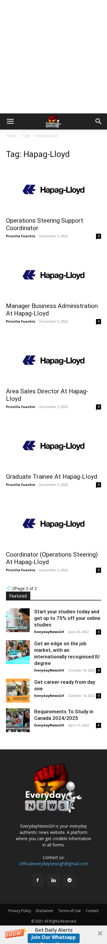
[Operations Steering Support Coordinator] (53, 189)
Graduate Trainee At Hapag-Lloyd (51, 476)
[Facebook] (37, 880)
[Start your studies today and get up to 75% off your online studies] (18, 620)
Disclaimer (45, 910)
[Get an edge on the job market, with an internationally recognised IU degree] (18, 652)
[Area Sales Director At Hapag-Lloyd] (53, 360)
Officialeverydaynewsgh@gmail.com (53, 863)
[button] (53, 934)
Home (11, 135)
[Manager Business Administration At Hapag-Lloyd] (53, 274)
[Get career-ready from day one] (18, 691)
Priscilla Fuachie (20, 236)
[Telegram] (69, 880)
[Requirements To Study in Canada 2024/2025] (18, 720)
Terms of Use (69, 910)
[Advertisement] (53, 56)
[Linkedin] (53, 880)
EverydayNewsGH (49, 631)
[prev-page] (8, 588)
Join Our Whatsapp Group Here (54, 938)
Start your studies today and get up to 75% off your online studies (67, 618)
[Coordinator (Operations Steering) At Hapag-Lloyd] (53, 523)
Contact (92, 910)
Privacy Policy (19, 910)
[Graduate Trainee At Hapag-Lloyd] (53, 445)
